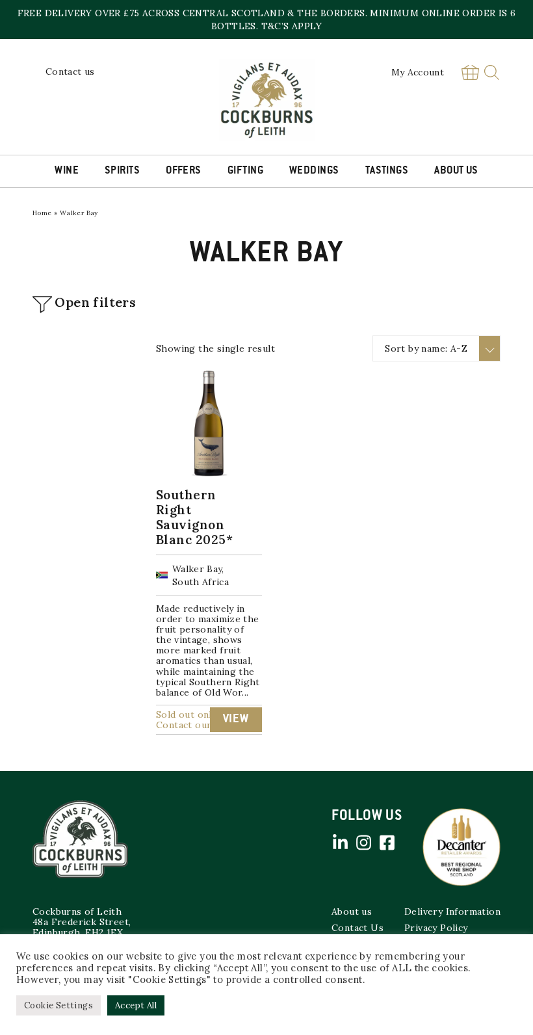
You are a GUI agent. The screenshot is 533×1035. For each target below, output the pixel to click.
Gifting (245, 171)
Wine (67, 171)
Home (42, 213)
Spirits (122, 171)
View (236, 719)
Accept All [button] (136, 1005)
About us (352, 911)
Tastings (387, 171)
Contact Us (358, 928)
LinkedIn (340, 842)
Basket (470, 72)
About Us (456, 171)
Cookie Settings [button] (58, 1005)
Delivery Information (452, 911)
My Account (418, 72)
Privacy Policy (436, 928)
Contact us (70, 71)
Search (491, 72)
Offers (184, 171)
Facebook (386, 842)
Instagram (363, 842)
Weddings (314, 171)
